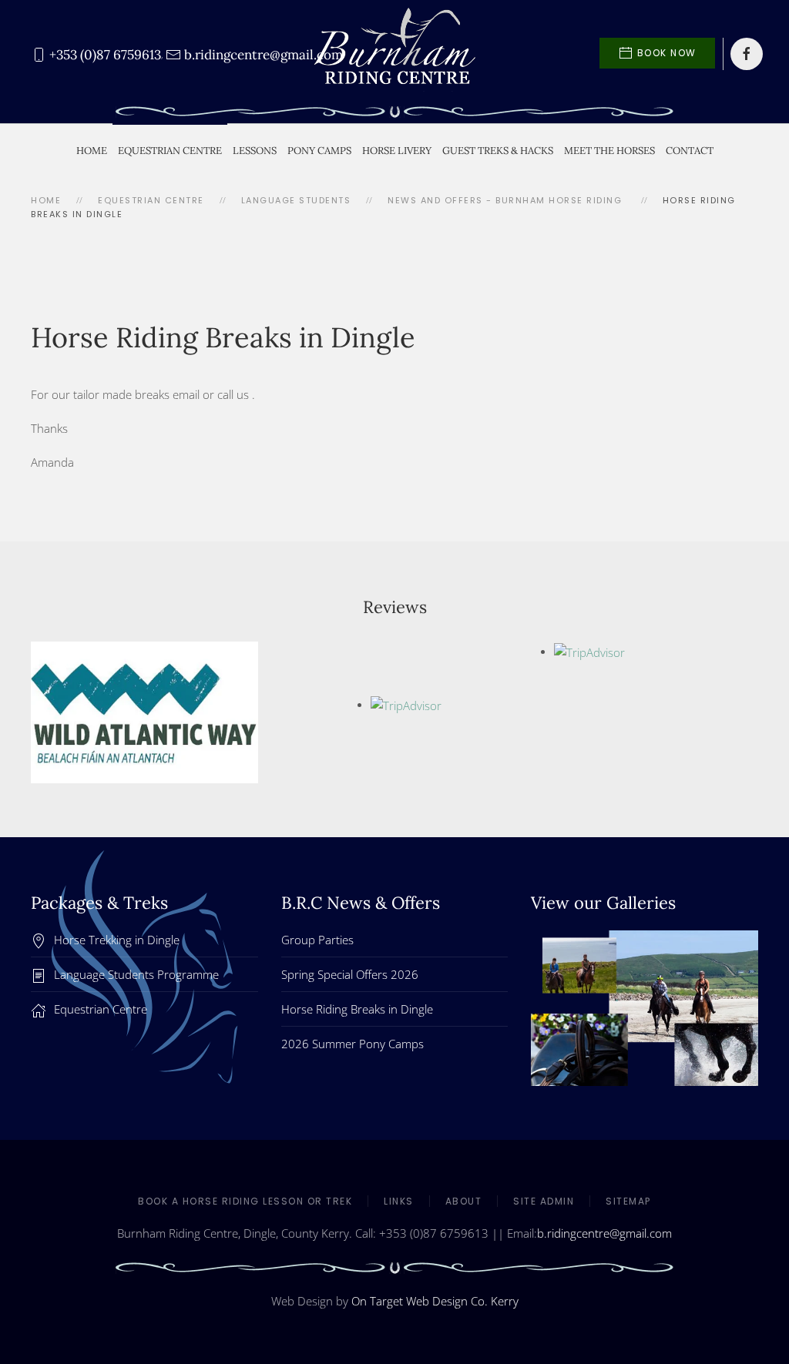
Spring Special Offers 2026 (349, 974)
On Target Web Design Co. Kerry (435, 1301)
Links (399, 1201)
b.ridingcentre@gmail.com (604, 1233)
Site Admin (543, 1201)
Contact (689, 150)
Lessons (255, 150)
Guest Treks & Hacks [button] (497, 150)
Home (91, 150)
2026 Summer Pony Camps (352, 1043)
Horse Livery (396, 150)
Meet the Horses (609, 150)
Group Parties (317, 939)
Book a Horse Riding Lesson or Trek (245, 1201)
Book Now (667, 52)
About (463, 1201)
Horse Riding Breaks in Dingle (357, 1009)
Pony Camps (319, 150)
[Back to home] (394, 54)
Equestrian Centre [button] (170, 150)
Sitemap (628, 1201)
